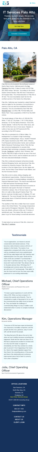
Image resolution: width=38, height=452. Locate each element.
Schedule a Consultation (19, 33)
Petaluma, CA (19, 395)
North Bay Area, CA (19, 390)
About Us (19, 419)
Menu (33, 3)
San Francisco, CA (19, 387)
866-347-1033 (19, 409)
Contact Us (19, 417)
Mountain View (6, 111)
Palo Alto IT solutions (8, 224)
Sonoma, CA (19, 392)
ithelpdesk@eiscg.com (19, 411)
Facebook (10, 151)
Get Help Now (19, 26)
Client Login (19, 422)
